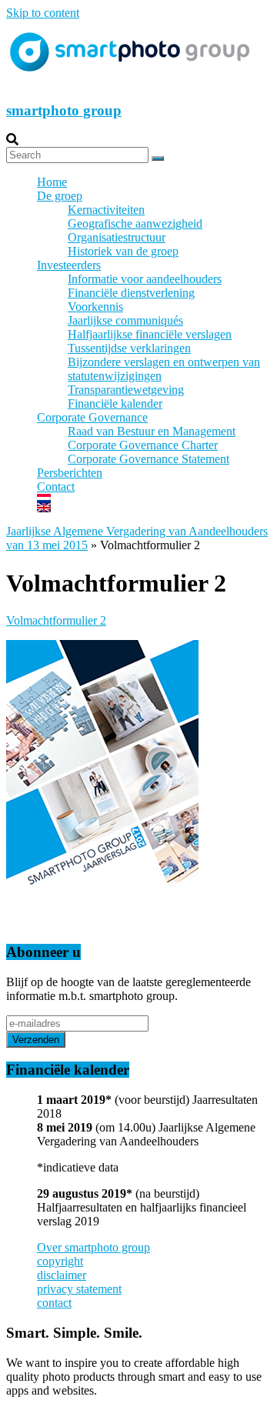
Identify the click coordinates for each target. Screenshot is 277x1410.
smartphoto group (64, 110)
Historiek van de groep (123, 251)
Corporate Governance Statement (148, 458)
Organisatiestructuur (116, 237)
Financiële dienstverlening (131, 292)
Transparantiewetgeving (126, 389)
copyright (60, 1261)
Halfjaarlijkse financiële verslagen (150, 334)
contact (54, 1302)
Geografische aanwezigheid (135, 223)
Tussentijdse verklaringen (129, 348)
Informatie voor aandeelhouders (145, 278)
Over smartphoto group (93, 1247)
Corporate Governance (92, 417)
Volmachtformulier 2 (56, 620)
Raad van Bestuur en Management (151, 431)
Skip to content (42, 12)
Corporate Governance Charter (143, 445)
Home (52, 181)
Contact (56, 486)
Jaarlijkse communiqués (125, 320)
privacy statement (79, 1288)
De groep (59, 195)
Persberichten (69, 472)
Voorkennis (95, 306)
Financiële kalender (115, 403)
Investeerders (69, 265)
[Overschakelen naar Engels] (154, 507)
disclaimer (61, 1275)
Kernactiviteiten (106, 209)
